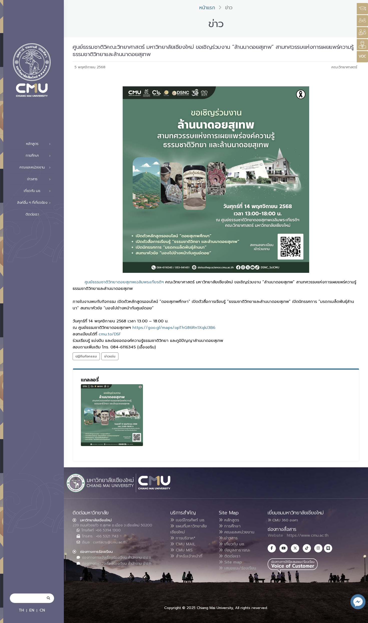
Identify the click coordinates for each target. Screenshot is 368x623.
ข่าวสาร (230, 538)
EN (31, 610)
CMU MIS (183, 550)
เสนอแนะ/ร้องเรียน (239, 568)
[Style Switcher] (362, 20)
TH (21, 610)
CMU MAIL (185, 544)
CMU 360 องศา (284, 520)
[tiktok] (307, 548)
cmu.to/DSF (110, 334)
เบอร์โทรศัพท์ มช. (189, 520)
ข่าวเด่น (109, 356)
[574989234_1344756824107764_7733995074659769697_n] (112, 415)
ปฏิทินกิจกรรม (86, 356)
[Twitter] (295, 548)
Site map (232, 562)
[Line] (328, 548)
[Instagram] (318, 548)
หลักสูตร (231, 520)
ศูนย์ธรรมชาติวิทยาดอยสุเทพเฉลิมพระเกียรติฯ (124, 282)
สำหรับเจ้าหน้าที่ (188, 556)
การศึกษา (232, 526)
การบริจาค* (185, 538)
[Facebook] (272, 548)
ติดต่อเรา (32, 214)
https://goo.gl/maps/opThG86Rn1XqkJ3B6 (173, 328)
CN (42, 610)
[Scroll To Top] (359, 617)
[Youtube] (283, 548)
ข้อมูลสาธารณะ (236, 550)
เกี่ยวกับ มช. (234, 544)
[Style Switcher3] (362, 8)
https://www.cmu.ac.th (307, 535)
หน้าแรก (207, 7)
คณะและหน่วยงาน (238, 532)
